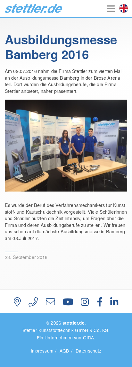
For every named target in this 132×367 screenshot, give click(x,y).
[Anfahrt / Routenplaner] (17, 301)
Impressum (42, 350)
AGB (64, 350)
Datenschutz (89, 350)
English (123, 8)
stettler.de (33, 8)
